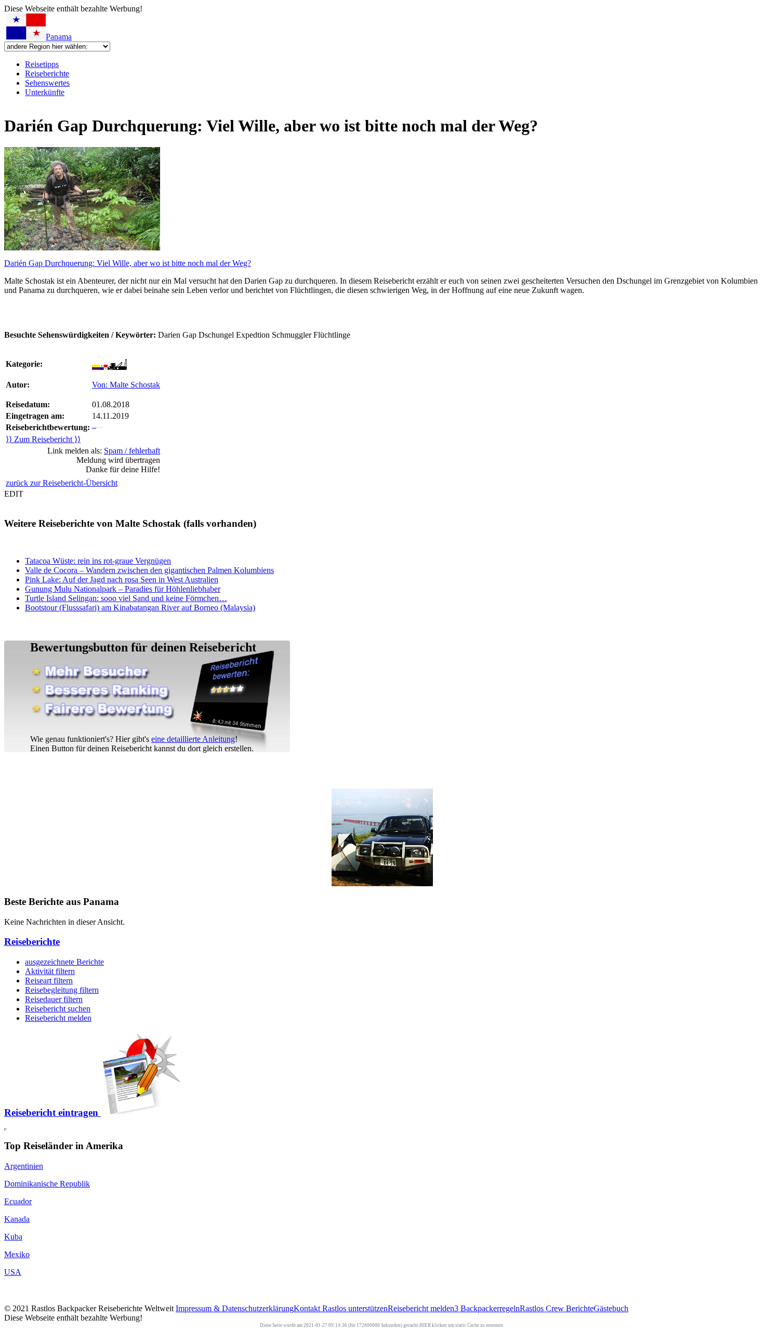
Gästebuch (611, 1308)
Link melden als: (103, 450)
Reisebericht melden (58, 1018)
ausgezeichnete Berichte (64, 961)
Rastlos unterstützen (355, 1308)
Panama (59, 36)
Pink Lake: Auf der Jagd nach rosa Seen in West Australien (121, 579)
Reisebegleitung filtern (62, 989)
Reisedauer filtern (54, 999)
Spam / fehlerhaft (132, 450)
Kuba (13, 1236)
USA (12, 1272)
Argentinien (23, 1166)
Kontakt (308, 1308)
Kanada (17, 1219)
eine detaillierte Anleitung (193, 739)
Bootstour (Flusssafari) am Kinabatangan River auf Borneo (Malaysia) (140, 607)
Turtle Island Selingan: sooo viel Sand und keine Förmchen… (126, 598)
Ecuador (18, 1201)
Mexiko (17, 1254)
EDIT (13, 493)
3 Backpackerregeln (487, 1308)
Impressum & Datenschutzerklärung (235, 1308)
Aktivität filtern (50, 971)
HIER (425, 1325)
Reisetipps (42, 64)
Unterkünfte (44, 92)
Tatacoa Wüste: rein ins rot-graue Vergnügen (98, 560)
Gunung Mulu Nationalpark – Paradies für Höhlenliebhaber (122, 588)
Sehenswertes (47, 82)
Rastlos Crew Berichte (557, 1308)
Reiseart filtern (49, 980)
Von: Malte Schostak (126, 384)
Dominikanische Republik (47, 1183)
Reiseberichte (47, 73)
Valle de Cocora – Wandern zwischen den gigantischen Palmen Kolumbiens (149, 570)
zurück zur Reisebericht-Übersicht (61, 482)
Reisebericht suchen (57, 1008)
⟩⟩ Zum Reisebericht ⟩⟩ (43, 439)
